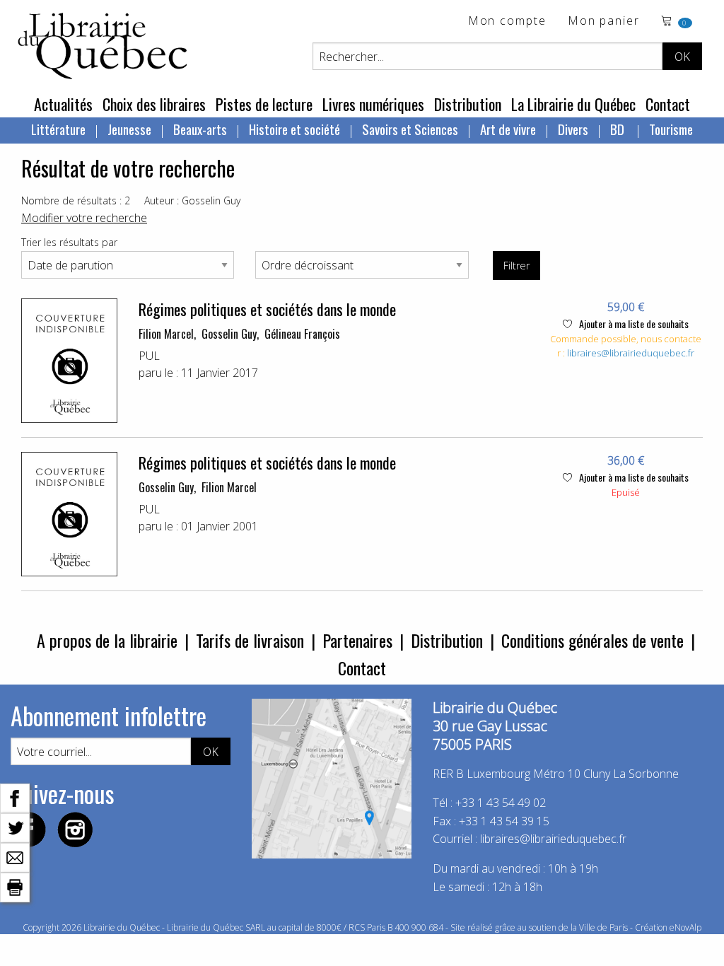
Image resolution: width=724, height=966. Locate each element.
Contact (668, 104)
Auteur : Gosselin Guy (192, 200)
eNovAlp (685, 927)
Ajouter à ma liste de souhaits (633, 323)
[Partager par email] (15, 856)
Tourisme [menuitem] (671, 129)
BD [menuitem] (618, 129)
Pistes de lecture (264, 104)
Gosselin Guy (229, 333)
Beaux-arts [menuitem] (200, 129)
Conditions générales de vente (592, 640)
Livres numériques (373, 104)
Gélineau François (302, 333)
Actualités (63, 104)
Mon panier (604, 21)
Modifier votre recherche (84, 218)
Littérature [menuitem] (58, 129)
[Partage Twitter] (15, 826)
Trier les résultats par (69, 242)
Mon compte (507, 21)
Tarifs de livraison (250, 640)
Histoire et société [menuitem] (294, 129)
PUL (149, 355)
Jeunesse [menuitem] (129, 129)
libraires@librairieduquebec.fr (630, 353)
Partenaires (357, 640)
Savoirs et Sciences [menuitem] (410, 129)
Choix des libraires (154, 104)
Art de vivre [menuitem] (508, 129)
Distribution (467, 104)
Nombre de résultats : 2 (75, 200)
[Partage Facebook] (15, 797)
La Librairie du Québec (573, 104)
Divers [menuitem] (573, 129)
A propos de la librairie (107, 640)
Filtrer (516, 265)
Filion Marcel (166, 333)
